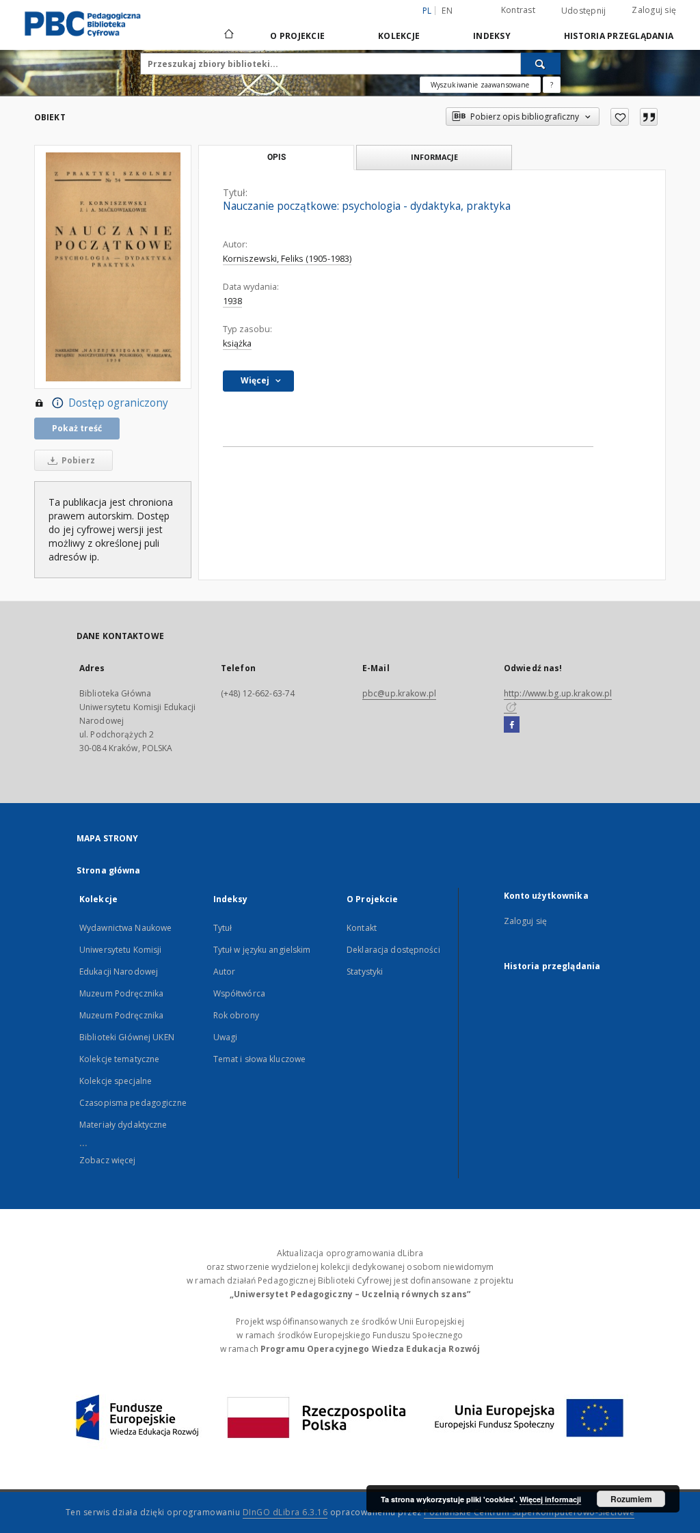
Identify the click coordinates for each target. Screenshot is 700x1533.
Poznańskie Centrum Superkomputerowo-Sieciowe (529, 1512)
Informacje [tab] (434, 157)
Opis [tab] (276, 157)
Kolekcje (399, 36)
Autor (224, 971)
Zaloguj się (654, 10)
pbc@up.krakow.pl (399, 693)
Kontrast (518, 10)
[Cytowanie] (649, 117)
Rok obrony (236, 1015)
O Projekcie (297, 36)
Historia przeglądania (618, 36)
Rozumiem (631, 1499)
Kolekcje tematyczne (119, 1059)
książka (237, 343)
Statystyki (365, 971)
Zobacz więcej (107, 1160)
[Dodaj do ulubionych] (619, 117)
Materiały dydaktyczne (123, 1124)
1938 (232, 301)
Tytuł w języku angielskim (262, 949)
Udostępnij (583, 10)
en (447, 10)
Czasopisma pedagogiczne (133, 1103)
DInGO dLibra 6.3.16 (285, 1512)
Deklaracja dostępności (393, 949)
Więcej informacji (550, 1499)
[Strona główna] (228, 36)
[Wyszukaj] (541, 63)
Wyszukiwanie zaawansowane (480, 85)
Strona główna (109, 870)
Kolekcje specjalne (115, 1081)
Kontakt (362, 928)
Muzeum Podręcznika (121, 993)
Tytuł (222, 928)
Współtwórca (239, 993)
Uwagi (225, 1037)
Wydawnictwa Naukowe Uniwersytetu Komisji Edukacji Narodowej (125, 949)
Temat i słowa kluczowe (259, 1059)
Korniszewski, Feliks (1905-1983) (287, 258)
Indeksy (492, 36)
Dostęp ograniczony (118, 403)
